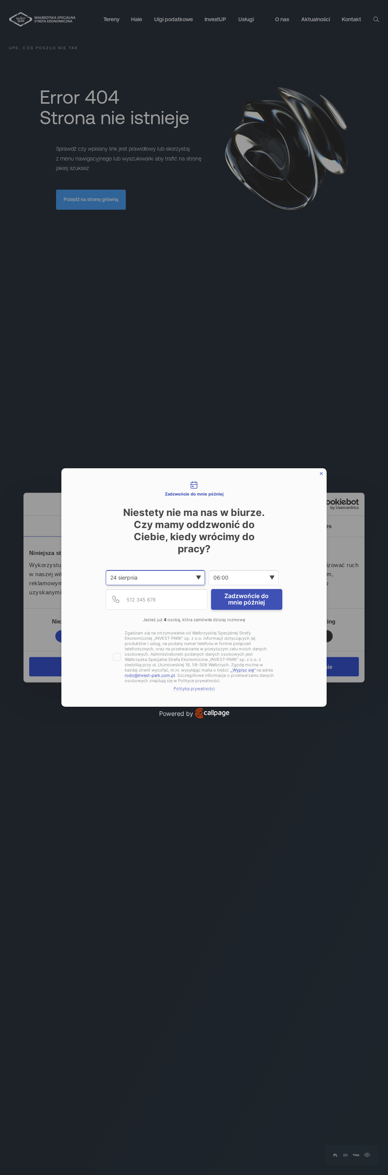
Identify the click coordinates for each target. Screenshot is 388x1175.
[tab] (194, 489)
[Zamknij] (321, 473)
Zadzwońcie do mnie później (246, 599)
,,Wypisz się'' (242, 670)
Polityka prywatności (194, 688)
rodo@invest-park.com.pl (150, 675)
